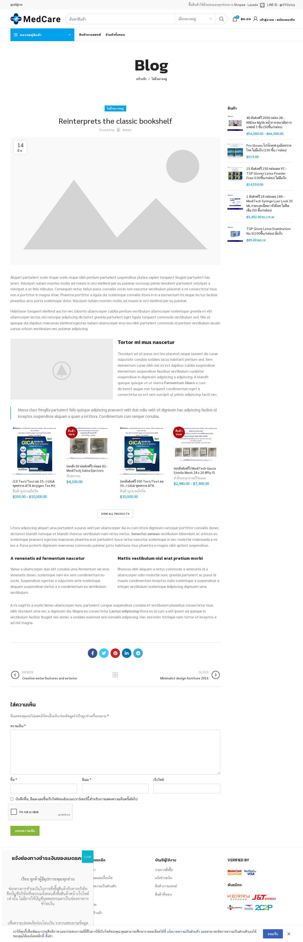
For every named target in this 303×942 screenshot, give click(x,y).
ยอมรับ (273, 934)
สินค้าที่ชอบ (163, 894)
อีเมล (86, 779)
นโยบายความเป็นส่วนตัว (99, 886)
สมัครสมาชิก (286, 20)
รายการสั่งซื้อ (164, 869)
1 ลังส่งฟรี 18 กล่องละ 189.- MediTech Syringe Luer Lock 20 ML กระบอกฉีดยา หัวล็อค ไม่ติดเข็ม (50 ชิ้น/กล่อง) (269, 203)
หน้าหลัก (141, 79)
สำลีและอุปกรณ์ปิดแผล (190, 478)
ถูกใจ (56, 432)
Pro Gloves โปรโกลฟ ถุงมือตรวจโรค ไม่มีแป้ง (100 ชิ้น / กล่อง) (268, 147)
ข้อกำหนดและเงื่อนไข (97, 878)
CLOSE (87, 856)
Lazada (253, 4)
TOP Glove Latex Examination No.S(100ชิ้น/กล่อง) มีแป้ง (268, 230)
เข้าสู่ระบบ (267, 20)
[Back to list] (115, 674)
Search (221, 18)
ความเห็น (18, 725)
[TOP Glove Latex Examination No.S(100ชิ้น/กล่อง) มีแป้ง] (235, 234)
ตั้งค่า (49, 936)
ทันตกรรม (73, 476)
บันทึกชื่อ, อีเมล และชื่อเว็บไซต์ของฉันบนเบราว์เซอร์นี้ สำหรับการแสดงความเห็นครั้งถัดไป (76, 799)
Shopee (239, 4)
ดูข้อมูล (56, 454)
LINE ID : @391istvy (281, 4)
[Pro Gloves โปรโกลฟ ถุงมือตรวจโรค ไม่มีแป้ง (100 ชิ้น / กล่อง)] (235, 151)
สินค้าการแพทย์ (166, 886)
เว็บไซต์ (158, 779)
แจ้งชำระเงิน (163, 878)
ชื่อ (13, 779)
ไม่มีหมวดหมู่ (159, 79)
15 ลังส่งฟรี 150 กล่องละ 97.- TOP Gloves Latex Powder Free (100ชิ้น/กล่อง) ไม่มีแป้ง (266, 173)
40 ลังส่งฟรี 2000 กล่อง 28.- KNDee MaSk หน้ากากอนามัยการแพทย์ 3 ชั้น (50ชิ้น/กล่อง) (269, 122)
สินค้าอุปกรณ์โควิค (25, 491)
